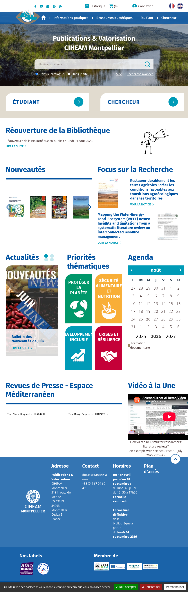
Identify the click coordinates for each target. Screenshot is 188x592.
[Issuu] (54, 6)
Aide (119, 74)
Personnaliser (175, 587)
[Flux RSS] (60, 6)
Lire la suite (15, 146)
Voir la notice (140, 204)
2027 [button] (171, 336)
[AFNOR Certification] (26, 568)
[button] (156, 270)
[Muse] (101, 566)
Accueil (44, 17)
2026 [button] (156, 336)
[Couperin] (150, 566)
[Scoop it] (47, 6)
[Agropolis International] (134, 566)
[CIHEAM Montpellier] (33, 501)
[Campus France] (43, 568)
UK (179, 5)
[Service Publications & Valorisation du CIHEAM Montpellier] (28, 15)
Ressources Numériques (114, 18)
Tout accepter (127, 587)
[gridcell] (148, 319)
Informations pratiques (71, 18)
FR (170, 5)
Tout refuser (152, 587)
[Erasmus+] (117, 566)
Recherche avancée (140, 74)
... (46, 256)
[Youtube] (41, 6)
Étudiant (147, 18)
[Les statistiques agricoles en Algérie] (81, 207)
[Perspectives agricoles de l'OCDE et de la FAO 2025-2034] (16, 206)
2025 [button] (141, 336)
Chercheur (168, 18)
